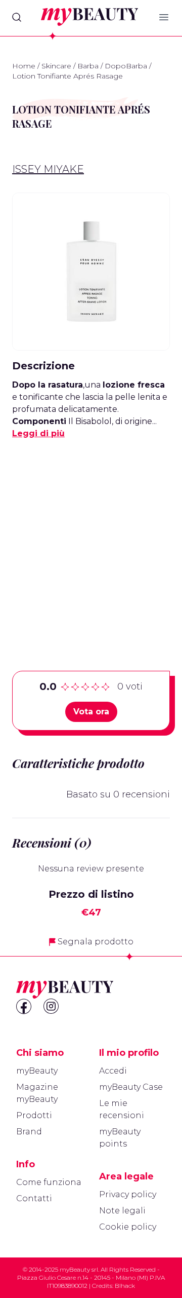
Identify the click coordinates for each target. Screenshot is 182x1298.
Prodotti (34, 1115)
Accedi (113, 1071)
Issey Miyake (48, 169)
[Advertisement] (91, 539)
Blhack (125, 1285)
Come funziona (48, 1182)
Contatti (34, 1198)
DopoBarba (126, 65)
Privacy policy (127, 1194)
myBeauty (37, 1071)
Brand (29, 1131)
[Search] (16, 17)
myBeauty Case (131, 1087)
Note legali (122, 1210)
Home (23, 65)
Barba (88, 65)
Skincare (56, 65)
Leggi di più (38, 433)
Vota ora (91, 711)
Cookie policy (127, 1227)
